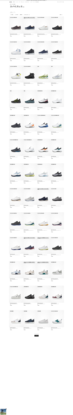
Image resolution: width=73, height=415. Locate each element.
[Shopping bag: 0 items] (63, 2)
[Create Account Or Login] (59, 2)
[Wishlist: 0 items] (62, 2)
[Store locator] (60, 2)
